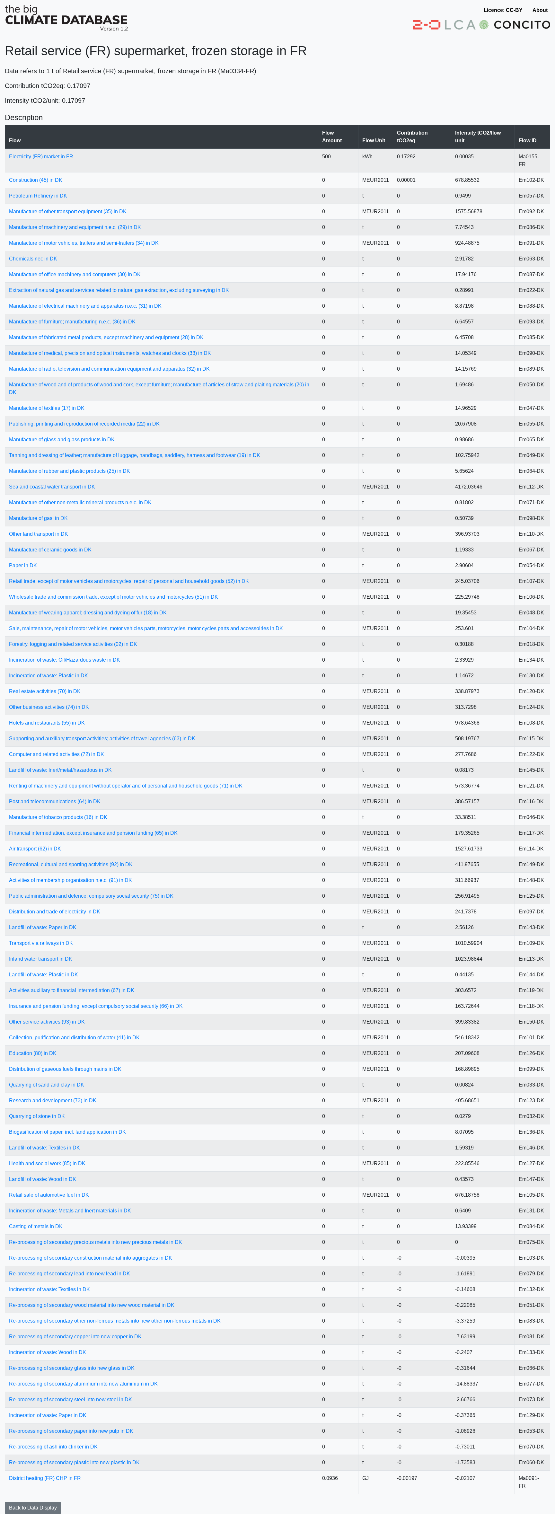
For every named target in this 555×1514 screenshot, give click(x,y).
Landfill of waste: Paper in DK (42, 927)
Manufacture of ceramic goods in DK (50, 549)
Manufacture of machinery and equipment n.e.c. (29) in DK (75, 227)
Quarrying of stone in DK (37, 1116)
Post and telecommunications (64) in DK (55, 801)
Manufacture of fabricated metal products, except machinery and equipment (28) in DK (106, 337)
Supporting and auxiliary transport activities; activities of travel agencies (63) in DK (102, 738)
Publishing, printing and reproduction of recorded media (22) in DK (84, 424)
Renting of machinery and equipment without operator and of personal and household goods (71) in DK (125, 785)
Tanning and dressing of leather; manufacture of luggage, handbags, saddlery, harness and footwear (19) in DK (134, 455)
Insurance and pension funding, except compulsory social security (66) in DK (96, 1006)
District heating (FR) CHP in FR (45, 1478)
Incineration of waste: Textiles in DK (49, 1289)
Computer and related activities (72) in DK (56, 754)
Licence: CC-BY (503, 10)
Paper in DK (23, 565)
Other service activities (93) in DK (47, 1022)
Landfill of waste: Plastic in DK (43, 974)
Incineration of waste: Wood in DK (47, 1352)
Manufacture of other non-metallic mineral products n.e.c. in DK (80, 502)
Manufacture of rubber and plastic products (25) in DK (69, 471)
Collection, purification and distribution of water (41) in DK (74, 1037)
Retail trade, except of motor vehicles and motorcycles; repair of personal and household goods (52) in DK (129, 581)
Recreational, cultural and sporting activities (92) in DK (71, 864)
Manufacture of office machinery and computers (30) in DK (75, 274)
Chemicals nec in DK (33, 258)
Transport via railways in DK (41, 943)
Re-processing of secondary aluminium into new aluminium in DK (83, 1383)
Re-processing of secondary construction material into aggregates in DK (90, 1258)
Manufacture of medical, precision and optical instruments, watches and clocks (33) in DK (110, 353)
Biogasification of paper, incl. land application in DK (67, 1132)
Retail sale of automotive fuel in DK (49, 1195)
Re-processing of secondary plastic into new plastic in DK (74, 1462)
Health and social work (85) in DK (47, 1163)
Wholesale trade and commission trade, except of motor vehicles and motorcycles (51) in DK (113, 597)
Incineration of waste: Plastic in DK (48, 675)
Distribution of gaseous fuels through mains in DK (65, 1069)
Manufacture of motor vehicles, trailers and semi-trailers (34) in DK (84, 243)
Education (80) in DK (33, 1053)
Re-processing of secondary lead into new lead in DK (69, 1273)
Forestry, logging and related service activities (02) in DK (73, 644)
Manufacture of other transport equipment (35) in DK (68, 211)
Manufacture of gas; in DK (38, 518)
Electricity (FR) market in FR (41, 156)
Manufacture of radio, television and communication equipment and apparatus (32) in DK (109, 369)
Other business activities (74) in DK (49, 707)
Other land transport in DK (38, 534)
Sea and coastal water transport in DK (52, 486)
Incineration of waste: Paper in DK (47, 1415)
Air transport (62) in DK (35, 848)
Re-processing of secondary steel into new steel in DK (70, 1399)
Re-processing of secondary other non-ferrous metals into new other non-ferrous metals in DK (115, 1321)
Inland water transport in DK (40, 959)
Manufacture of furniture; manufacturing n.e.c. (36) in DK (72, 321)
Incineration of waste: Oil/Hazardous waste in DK (64, 660)
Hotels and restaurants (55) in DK (47, 723)
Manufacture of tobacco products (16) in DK (58, 817)
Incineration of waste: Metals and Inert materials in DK (70, 1210)
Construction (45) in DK (35, 180)
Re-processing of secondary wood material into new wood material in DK (91, 1305)
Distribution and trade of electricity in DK (54, 911)
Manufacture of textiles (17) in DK (46, 408)
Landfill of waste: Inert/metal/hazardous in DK (60, 770)
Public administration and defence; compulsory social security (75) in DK (91, 896)
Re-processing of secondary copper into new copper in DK (75, 1336)
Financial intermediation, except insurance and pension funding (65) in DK (93, 833)
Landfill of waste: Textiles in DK (44, 1147)
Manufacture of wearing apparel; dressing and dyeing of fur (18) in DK (88, 612)
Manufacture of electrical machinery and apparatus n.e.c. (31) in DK (85, 306)
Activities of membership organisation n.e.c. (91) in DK (70, 880)
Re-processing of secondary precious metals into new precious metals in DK (95, 1242)
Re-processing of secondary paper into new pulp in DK (71, 1431)
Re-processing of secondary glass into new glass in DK (72, 1368)
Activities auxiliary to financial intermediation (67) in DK (71, 990)
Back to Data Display (33, 1507)
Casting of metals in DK (36, 1226)
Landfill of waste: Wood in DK (42, 1179)
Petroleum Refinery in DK (38, 195)
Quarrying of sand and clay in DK (46, 1084)
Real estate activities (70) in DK (45, 691)
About (540, 10)
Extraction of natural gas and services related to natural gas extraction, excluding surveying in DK (119, 290)
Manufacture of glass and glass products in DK (62, 439)
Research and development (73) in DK (52, 1100)
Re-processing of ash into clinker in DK (53, 1446)
